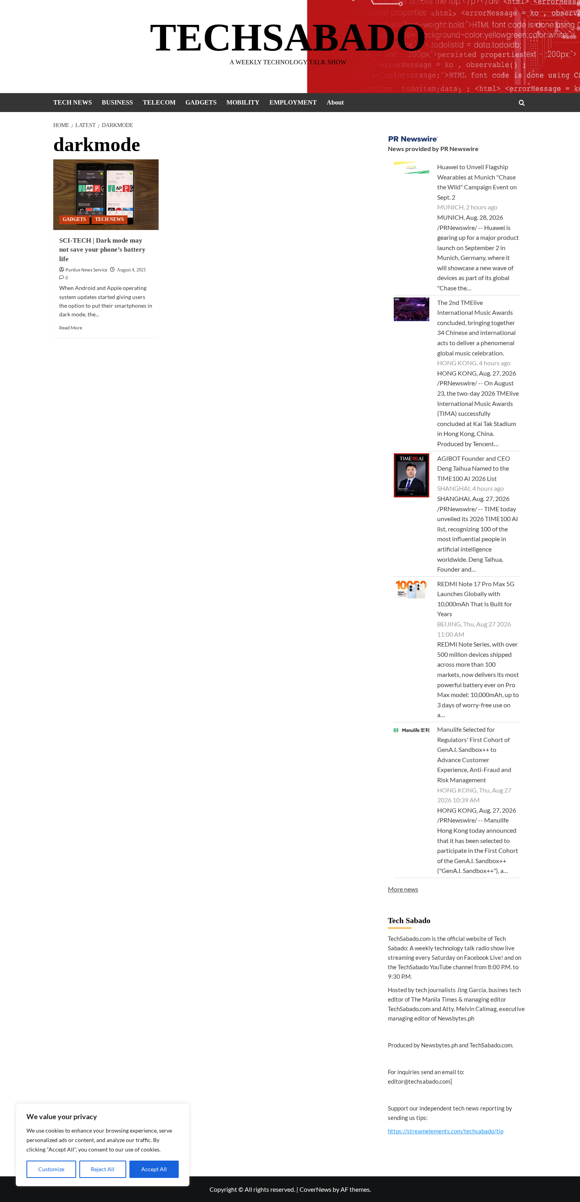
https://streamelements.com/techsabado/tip (445, 1131)
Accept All (154, 1169)
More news (403, 889)
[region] (102, 1144)
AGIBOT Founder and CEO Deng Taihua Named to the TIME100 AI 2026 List (473, 468)
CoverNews (315, 1189)
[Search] (522, 103)
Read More (70, 328)
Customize (51, 1169)
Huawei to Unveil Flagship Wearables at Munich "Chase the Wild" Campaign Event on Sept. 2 (477, 182)
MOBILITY (243, 102)
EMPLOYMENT (293, 102)
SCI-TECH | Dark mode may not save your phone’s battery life (102, 250)
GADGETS (201, 102)
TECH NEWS (72, 102)
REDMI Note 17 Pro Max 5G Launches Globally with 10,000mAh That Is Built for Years (476, 599)
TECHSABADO (288, 37)
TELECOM (159, 102)
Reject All (102, 1169)
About (335, 102)
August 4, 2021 (131, 270)
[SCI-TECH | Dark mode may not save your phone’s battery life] (106, 194)
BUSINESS (117, 102)
